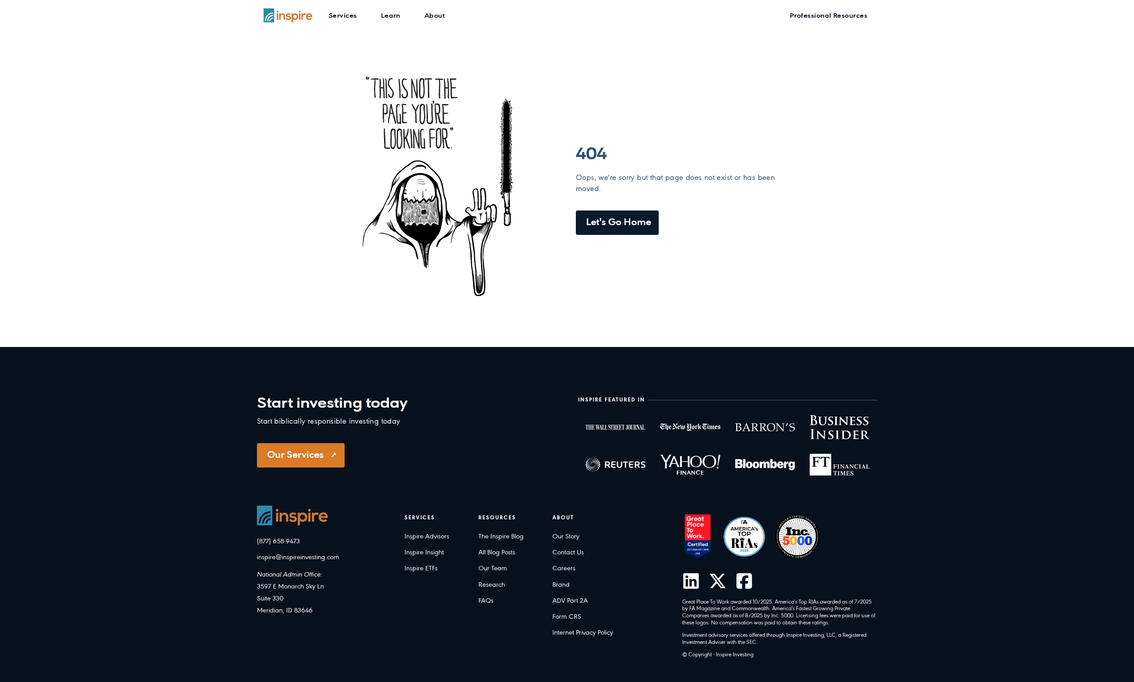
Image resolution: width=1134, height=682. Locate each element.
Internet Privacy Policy (582, 632)
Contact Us (568, 552)
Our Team (492, 568)
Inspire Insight (424, 552)
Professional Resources (828, 16)
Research (491, 584)
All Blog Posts (496, 552)
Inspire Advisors (426, 536)
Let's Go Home (618, 222)
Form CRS (566, 616)
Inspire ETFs (421, 568)
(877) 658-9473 (278, 541)
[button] (343, 15)
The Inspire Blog (501, 536)
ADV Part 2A (570, 600)
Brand (561, 584)
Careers (563, 568)
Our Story (565, 536)
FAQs (485, 600)
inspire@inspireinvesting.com (298, 557)
